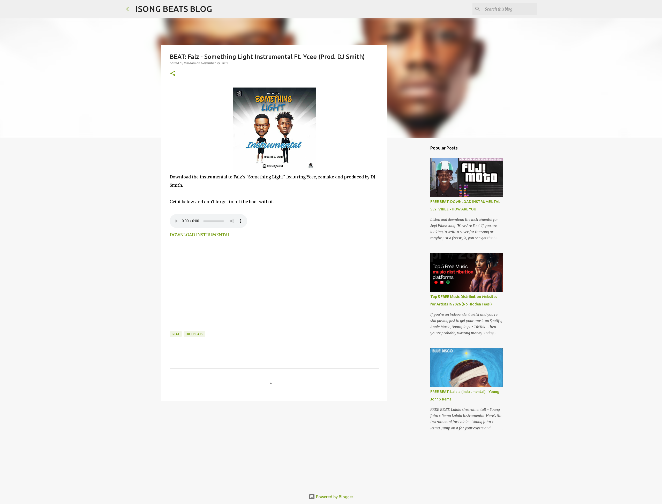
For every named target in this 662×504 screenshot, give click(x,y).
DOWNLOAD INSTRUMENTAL (200, 234)
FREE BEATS (194, 334)
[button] (173, 73)
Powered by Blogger (334, 496)
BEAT (176, 334)
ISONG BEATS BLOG (174, 8)
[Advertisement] (213, 291)
